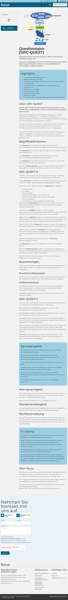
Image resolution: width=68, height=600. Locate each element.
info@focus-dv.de (9, 515)
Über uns (54, 575)
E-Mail (18, 520)
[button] (50, 4)
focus (5, 5)
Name (3, 520)
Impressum (38, 575)
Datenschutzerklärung (42, 573)
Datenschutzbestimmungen (10, 538)
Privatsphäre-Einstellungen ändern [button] (41, 578)
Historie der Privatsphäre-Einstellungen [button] (39, 583)
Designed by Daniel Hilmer (58, 596)
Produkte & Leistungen (59, 578)
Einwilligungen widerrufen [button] (39, 588)
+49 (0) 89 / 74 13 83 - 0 (25, 515)
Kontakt (54, 573)
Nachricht (4, 526)
